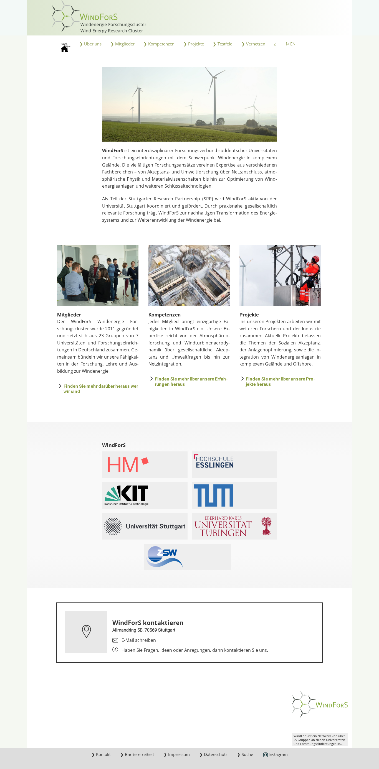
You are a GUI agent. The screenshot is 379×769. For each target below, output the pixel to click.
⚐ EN (290, 44)
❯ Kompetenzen (159, 44)
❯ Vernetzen (253, 44)
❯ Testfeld (223, 44)
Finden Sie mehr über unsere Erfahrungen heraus (191, 381)
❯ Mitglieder (122, 44)
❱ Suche (245, 754)
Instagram (278, 754)
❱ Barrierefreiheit (137, 754)
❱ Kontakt (101, 754)
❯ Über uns (90, 44)
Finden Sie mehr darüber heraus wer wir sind (101, 388)
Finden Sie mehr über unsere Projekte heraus (280, 381)
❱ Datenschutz (213, 754)
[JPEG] (189, 104)
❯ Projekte (193, 44)
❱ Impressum (176, 754)
